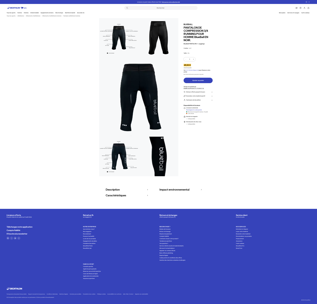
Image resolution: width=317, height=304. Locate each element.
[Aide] (300, 8)
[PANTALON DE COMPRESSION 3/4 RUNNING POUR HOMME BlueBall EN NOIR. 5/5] (158, 156)
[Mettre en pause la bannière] (306, 2)
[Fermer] (309, 2)
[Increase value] (193, 59)
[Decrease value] (186, 59)
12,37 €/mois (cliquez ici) (192, 70)
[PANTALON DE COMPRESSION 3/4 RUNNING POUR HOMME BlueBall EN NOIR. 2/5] (119, 38)
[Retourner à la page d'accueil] (17, 8)
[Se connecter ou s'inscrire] (304, 8)
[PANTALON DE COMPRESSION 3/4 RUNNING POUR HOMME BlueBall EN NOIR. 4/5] (119, 156)
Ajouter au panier (198, 80)
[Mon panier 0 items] (308, 8)
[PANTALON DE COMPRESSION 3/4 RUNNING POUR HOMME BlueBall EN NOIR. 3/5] (138, 97)
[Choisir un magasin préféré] (297, 8)
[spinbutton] (190, 59)
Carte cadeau (305, 12)
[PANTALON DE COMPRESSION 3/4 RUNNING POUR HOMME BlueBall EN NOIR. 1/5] (158, 38)
